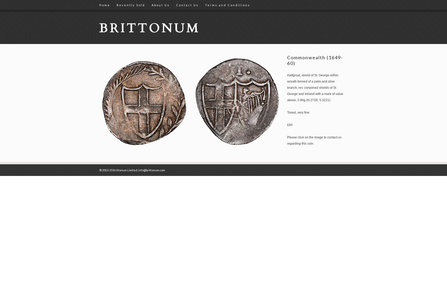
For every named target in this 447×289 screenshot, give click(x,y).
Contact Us (187, 5)
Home (104, 5)
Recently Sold (131, 5)
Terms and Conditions (227, 5)
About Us (161, 5)
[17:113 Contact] (191, 148)
